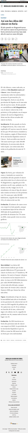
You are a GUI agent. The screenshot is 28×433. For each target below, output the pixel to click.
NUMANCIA (14, 11)
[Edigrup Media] (14, 423)
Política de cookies (22, 428)
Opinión (14, 400)
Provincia (14, 379)
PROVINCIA (8, 11)
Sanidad (12, 340)
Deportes (14, 383)
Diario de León (14, 407)
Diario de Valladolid (14, 411)
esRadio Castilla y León (14, 416)
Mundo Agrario (14, 396)
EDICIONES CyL (23, 0)
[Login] (26, 6)
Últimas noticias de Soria (14, 402)
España (24, 340)
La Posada (14, 394)
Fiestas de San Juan (14, 388)
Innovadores (14, 398)
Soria (2, 15)
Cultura (14, 387)
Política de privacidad (12, 428)
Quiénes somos (14, 363)
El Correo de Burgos (14, 413)
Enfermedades (18, 340)
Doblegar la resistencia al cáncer (18, 162)
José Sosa (3, 71)
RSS (14, 369)
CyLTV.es (14, 415)
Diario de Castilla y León (14, 409)
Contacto (14, 367)
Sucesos (14, 392)
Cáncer (8, 340)
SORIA (2, 11)
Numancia (14, 381)
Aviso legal (4, 428)
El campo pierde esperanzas (13, 2)
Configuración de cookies (14, 430)
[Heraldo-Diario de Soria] (14, 6)
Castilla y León (14, 385)
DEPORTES (20, 11)
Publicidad (14, 365)
